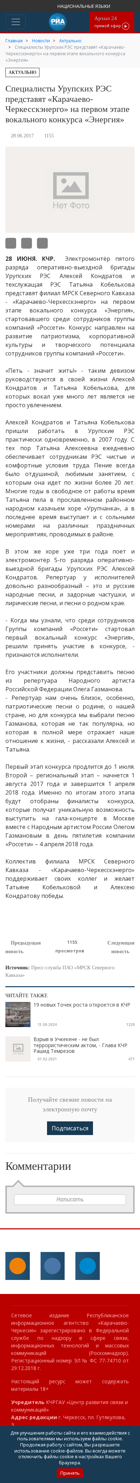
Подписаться (70, 1128)
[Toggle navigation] (16, 22)
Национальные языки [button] (84, 6)
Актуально (22, 72)
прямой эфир (108, 21)
